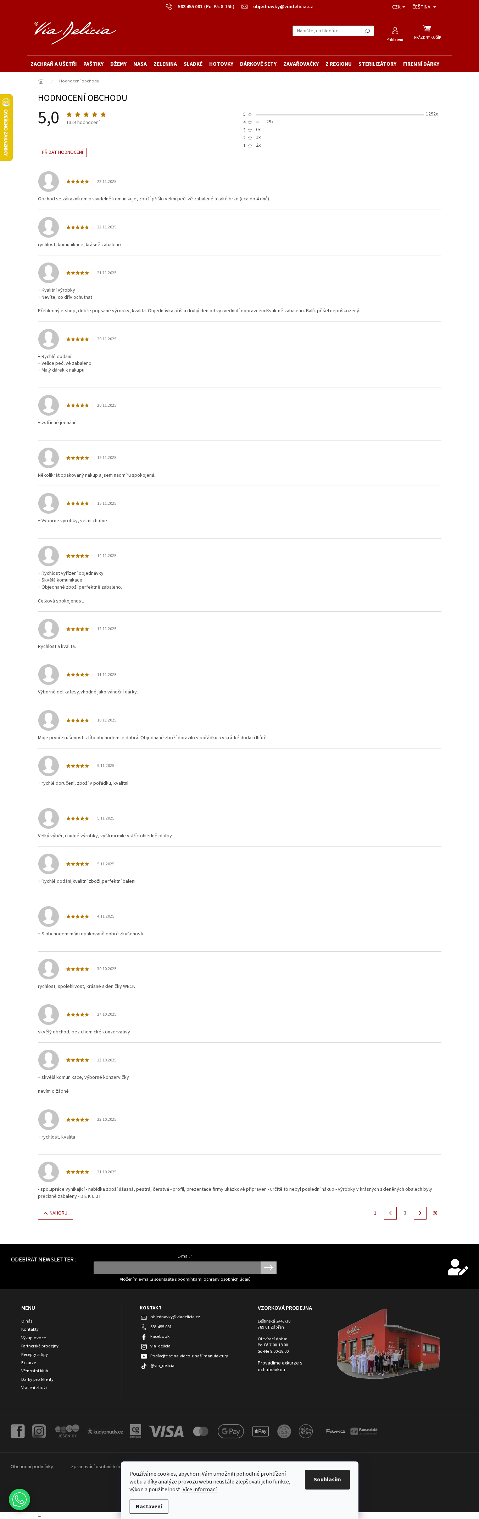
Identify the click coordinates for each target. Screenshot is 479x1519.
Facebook (159, 1336)
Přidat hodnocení (62, 152)
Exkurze (28, 1363)
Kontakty (30, 1329)
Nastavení (149, 1506)
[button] (19, 1499)
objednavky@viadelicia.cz (175, 1317)
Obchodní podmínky (32, 1466)
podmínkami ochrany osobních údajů (214, 1279)
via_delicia (160, 1346)
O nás (26, 1321)
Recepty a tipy (34, 1355)
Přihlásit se (269, 1267)
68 (435, 1213)
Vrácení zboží (34, 1388)
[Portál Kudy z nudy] (105, 1431)
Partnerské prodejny (40, 1346)
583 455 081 (161, 1327)
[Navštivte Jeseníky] (66, 1431)
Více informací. (200, 1489)
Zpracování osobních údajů (99, 1466)
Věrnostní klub (34, 1371)
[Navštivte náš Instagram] (39, 1431)
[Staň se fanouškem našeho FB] (18, 1431)
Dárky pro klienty (37, 1380)
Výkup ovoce (33, 1338)
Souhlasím (327, 1479)
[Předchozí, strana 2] (390, 1213)
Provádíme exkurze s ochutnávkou (280, 1366)
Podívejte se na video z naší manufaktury (189, 1356)
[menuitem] (53, 63)
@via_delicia (162, 1365)
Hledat (367, 31)
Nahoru (58, 1213)
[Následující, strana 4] (420, 1213)
